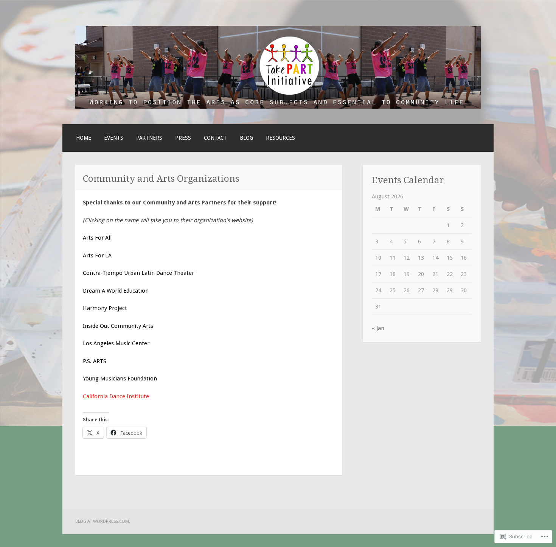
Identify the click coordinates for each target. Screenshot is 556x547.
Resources (280, 138)
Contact (215, 138)
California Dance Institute (116, 396)
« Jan (378, 328)
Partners (149, 138)
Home (83, 138)
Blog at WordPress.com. (102, 521)
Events (113, 138)
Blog (246, 138)
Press (183, 138)
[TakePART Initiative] (278, 106)
